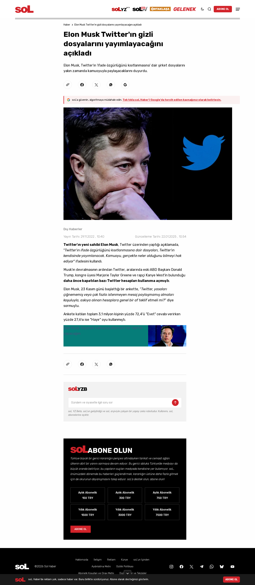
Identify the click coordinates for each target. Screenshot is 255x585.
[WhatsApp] (211, 566)
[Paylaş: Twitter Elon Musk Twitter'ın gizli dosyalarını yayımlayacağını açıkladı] (96, 85)
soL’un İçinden (141, 559)
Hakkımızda (81, 559)
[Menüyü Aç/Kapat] (237, 9)
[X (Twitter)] (191, 566)
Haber (66, 24)
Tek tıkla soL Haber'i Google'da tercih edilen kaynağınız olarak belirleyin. (172, 99)
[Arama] (209, 9)
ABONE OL (223, 9)
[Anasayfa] (22, 566)
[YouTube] (232, 566)
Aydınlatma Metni (101, 566)
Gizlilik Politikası (124, 566)
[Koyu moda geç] (202, 9)
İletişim (98, 559)
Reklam (111, 559)
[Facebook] (181, 566)
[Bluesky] (221, 566)
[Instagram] (171, 566)
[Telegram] (201, 566)
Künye (124, 559)
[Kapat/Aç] (127, 572)
